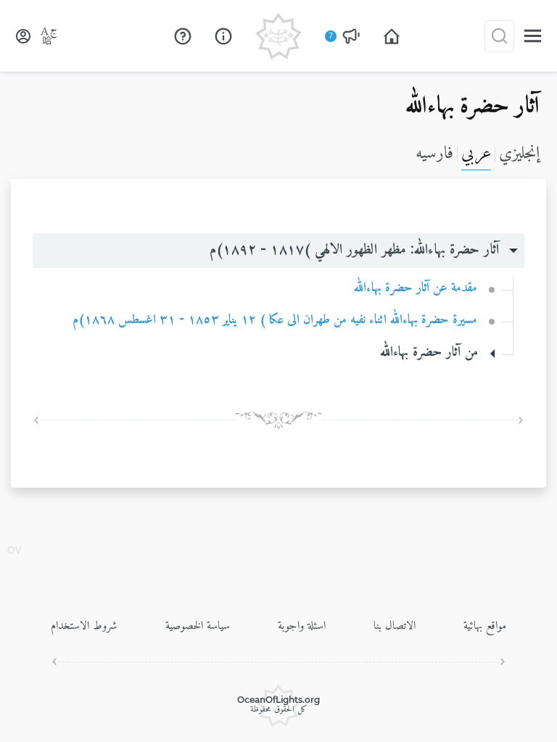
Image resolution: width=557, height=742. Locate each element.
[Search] (499, 36)
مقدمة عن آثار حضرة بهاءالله (415, 288)
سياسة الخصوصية (197, 626)
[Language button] (49, 36)
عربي (476, 153)
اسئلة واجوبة (302, 626)
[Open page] (391, 36)
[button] (278, 250)
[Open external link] (182, 36)
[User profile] (23, 36)
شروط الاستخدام (84, 626)
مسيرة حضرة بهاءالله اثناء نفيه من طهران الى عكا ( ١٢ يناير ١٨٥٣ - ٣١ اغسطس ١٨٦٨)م (275, 320)
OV (14, 551)
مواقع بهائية (484, 626)
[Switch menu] (532, 36)
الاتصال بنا (395, 626)
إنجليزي (519, 153)
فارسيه (434, 153)
